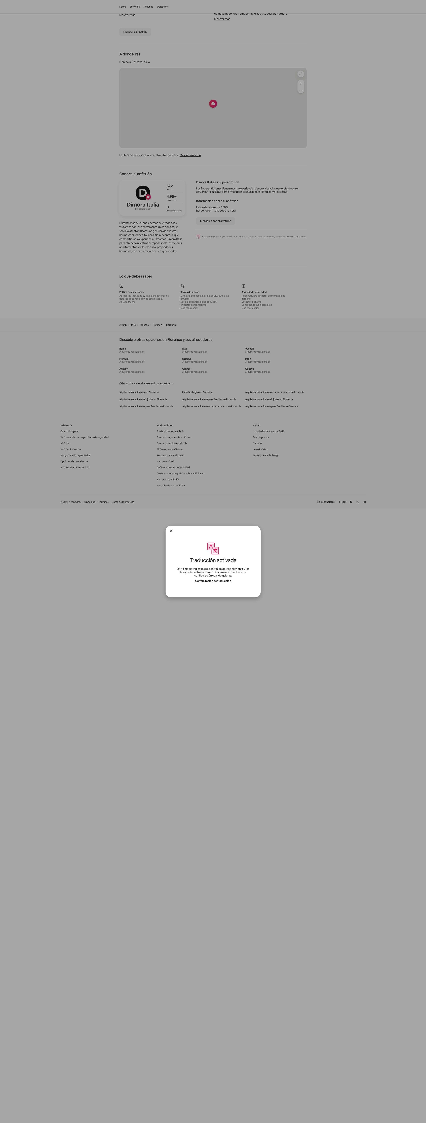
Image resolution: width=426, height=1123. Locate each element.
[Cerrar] (171, 531)
